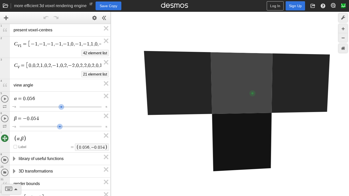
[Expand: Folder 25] (14, 171)
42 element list (95, 53)
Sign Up (295, 6)
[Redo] (56, 18)
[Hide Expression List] (104, 18)
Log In (275, 6)
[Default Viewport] (343, 48)
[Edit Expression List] (94, 18)
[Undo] (46, 18)
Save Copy (108, 6)
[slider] (61, 106)
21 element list (95, 74)
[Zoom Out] (343, 37)
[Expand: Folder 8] (14, 159)
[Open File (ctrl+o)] (6, 6)
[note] (91, 5)
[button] (313, 6)
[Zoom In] (343, 28)
